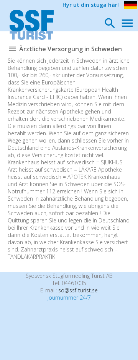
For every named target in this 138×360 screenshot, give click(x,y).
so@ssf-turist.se (78, 290)
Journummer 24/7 (69, 297)
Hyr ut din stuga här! (90, 4)
